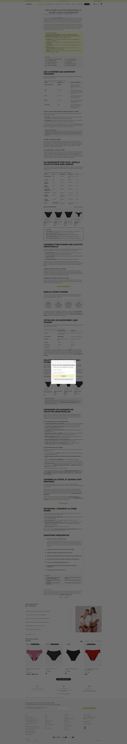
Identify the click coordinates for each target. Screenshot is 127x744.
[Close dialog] (75, 361)
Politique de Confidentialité (68, 378)
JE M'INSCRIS (63, 376)
